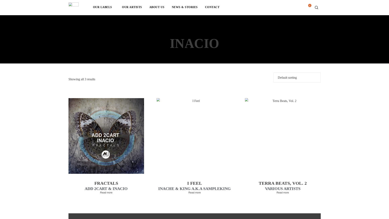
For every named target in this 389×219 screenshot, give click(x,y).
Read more (106, 192)
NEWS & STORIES (185, 7)
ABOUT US (157, 7)
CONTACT (212, 7)
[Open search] (316, 7)
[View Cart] (308, 8)
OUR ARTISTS (132, 7)
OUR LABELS (102, 7)
